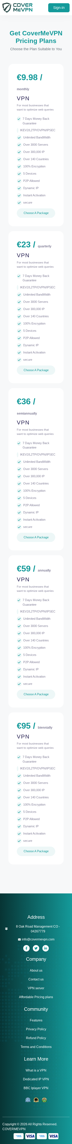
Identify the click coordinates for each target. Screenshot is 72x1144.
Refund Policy (36, 1038)
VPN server (36, 988)
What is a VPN (36, 1070)
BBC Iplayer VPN (36, 1088)
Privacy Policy (36, 1029)
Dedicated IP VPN (36, 1079)
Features (36, 1020)
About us (36, 970)
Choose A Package (36, 213)
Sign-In (59, 8)
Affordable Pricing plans (36, 997)
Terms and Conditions (36, 1047)
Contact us (36, 979)
